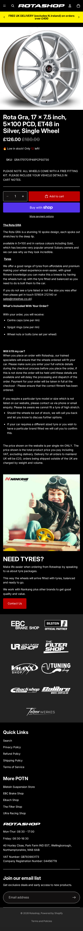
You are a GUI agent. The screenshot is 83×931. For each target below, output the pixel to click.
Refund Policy (11, 753)
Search (7, 740)
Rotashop (34, 913)
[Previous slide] (4, 17)
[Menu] (4, 5)
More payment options (42, 216)
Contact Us (15, 603)
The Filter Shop (12, 806)
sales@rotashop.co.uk (17, 298)
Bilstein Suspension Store (19, 786)
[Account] (70, 6)
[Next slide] (79, 17)
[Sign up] (74, 897)
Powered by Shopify (52, 913)
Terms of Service (13, 767)
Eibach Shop (11, 800)
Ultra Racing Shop (14, 813)
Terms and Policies (41, 921)
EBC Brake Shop (13, 793)
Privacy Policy (12, 747)
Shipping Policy (13, 760)
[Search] (12, 6)
